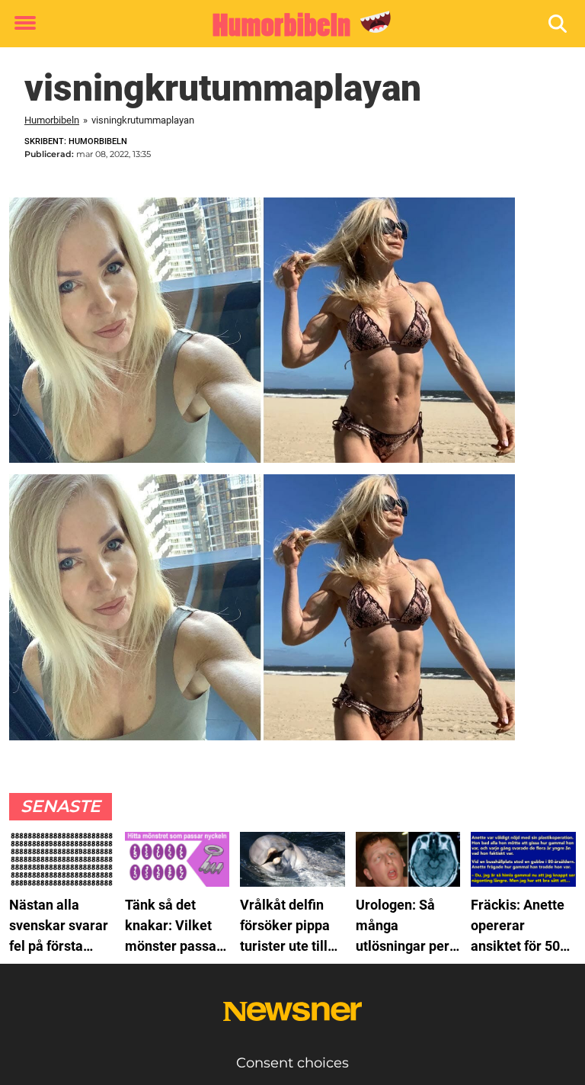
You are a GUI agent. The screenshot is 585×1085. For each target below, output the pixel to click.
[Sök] (558, 24)
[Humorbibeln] (287, 24)
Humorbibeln (51, 120)
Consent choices (292, 1063)
